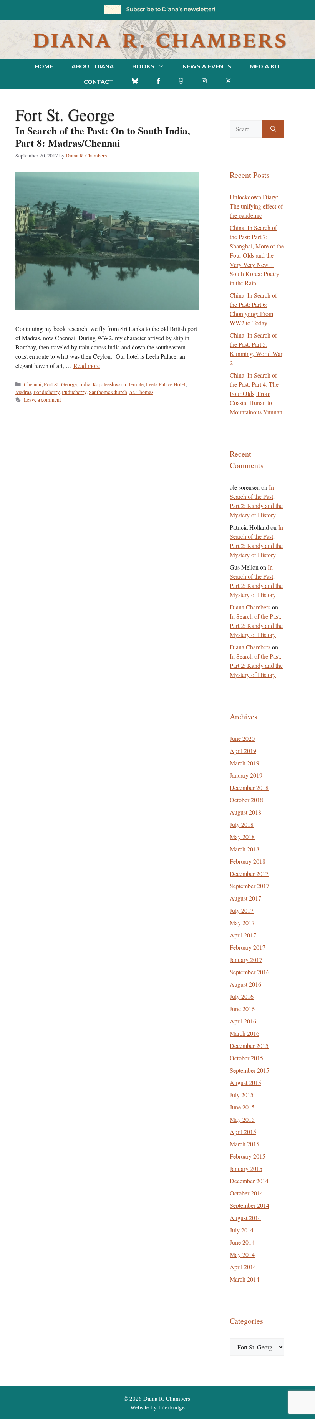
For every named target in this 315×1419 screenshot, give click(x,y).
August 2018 (245, 812)
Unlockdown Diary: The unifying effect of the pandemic (256, 206)
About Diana (92, 66)
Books (143, 66)
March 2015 (244, 1144)
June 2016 (242, 1009)
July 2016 (242, 996)
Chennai (32, 384)
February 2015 (247, 1156)
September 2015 (249, 1070)
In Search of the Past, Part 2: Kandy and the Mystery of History (256, 625)
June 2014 (242, 1242)
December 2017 (249, 873)
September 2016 (249, 972)
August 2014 (245, 1218)
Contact (98, 81)
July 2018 (242, 824)
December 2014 (249, 1181)
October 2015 (246, 1058)
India (84, 384)
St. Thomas (141, 392)
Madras (23, 392)
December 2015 (249, 1045)
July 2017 (242, 910)
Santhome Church (108, 392)
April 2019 (243, 751)
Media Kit (265, 66)
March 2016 (244, 1033)
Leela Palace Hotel (166, 384)
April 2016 (243, 1021)
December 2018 (249, 787)
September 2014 (249, 1205)
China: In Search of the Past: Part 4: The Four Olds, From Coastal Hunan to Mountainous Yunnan (256, 393)
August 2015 (245, 1082)
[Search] (273, 129)
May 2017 (242, 923)
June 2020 (242, 738)
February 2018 (247, 861)
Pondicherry (46, 392)
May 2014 (242, 1254)
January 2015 (246, 1168)
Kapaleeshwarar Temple (118, 384)
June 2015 (242, 1107)
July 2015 (242, 1095)
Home (44, 66)
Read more (86, 365)
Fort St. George (60, 384)
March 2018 (244, 849)
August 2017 (245, 898)
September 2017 (249, 886)
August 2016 (245, 984)
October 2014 (246, 1193)
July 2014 (242, 1230)
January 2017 (246, 959)
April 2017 (243, 935)
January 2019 (246, 775)
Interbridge (171, 1407)
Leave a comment (42, 399)
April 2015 (243, 1132)
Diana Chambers (250, 607)
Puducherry (74, 392)
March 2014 (244, 1279)
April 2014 (243, 1267)
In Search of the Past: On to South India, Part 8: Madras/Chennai (102, 136)
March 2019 (244, 763)
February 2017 (247, 947)
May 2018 (242, 837)
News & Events (206, 66)
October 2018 (246, 800)
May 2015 (242, 1119)
